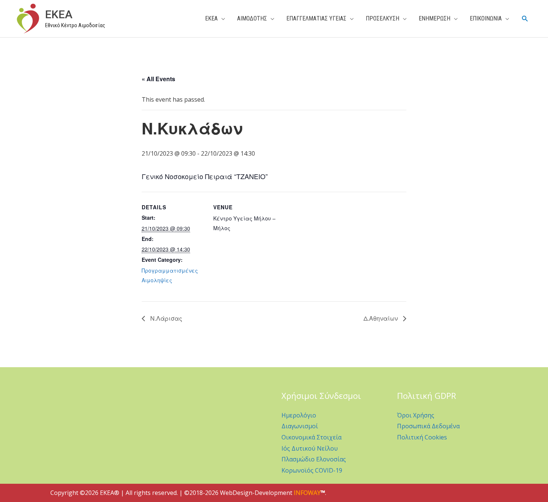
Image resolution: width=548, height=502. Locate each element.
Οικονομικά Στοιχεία (311, 437)
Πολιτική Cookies (422, 437)
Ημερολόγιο (298, 415)
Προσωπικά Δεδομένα (428, 426)
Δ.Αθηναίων (381, 318)
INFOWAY (307, 493)
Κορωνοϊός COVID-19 (311, 470)
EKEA (58, 14)
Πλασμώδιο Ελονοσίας (313, 459)
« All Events (158, 78)
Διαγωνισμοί (299, 426)
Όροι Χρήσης (415, 415)
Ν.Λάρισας (165, 318)
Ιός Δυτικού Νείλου (309, 448)
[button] (525, 19)
